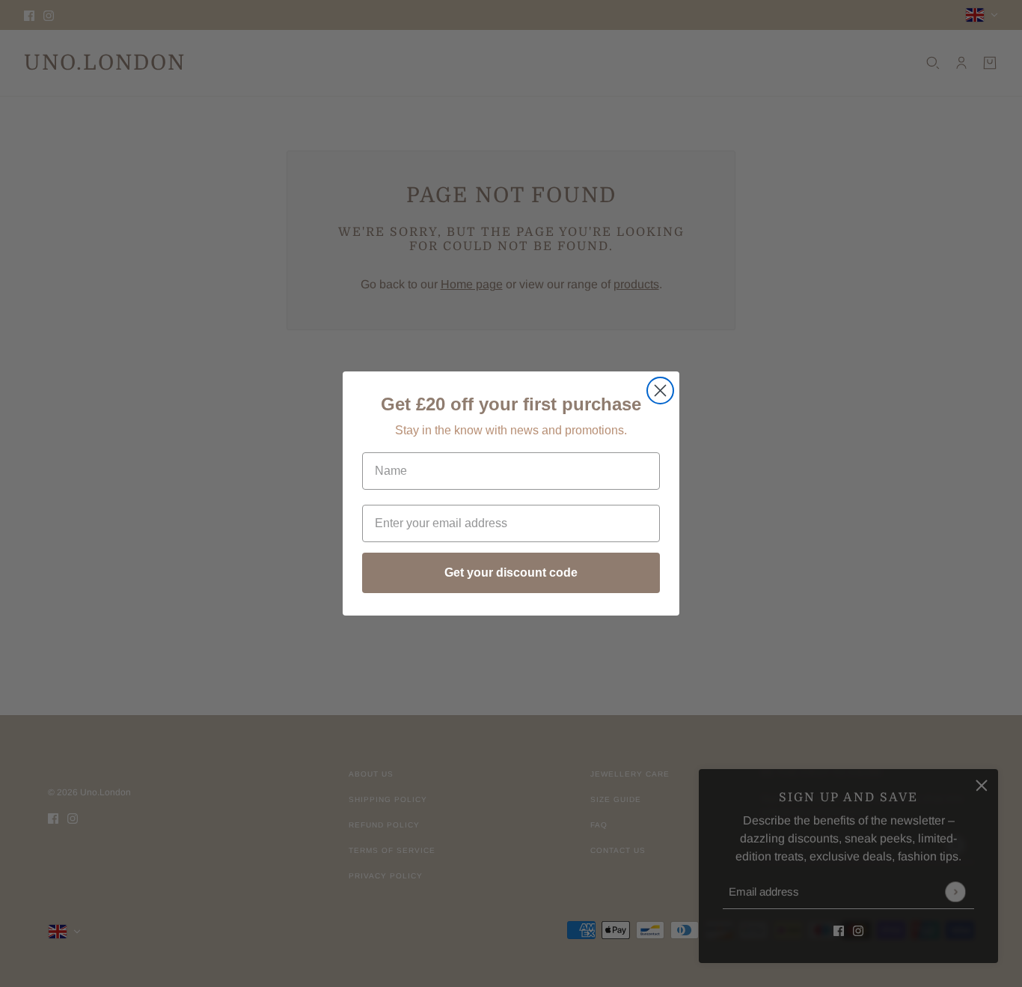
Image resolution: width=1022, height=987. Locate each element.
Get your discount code (511, 572)
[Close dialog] (660, 390)
